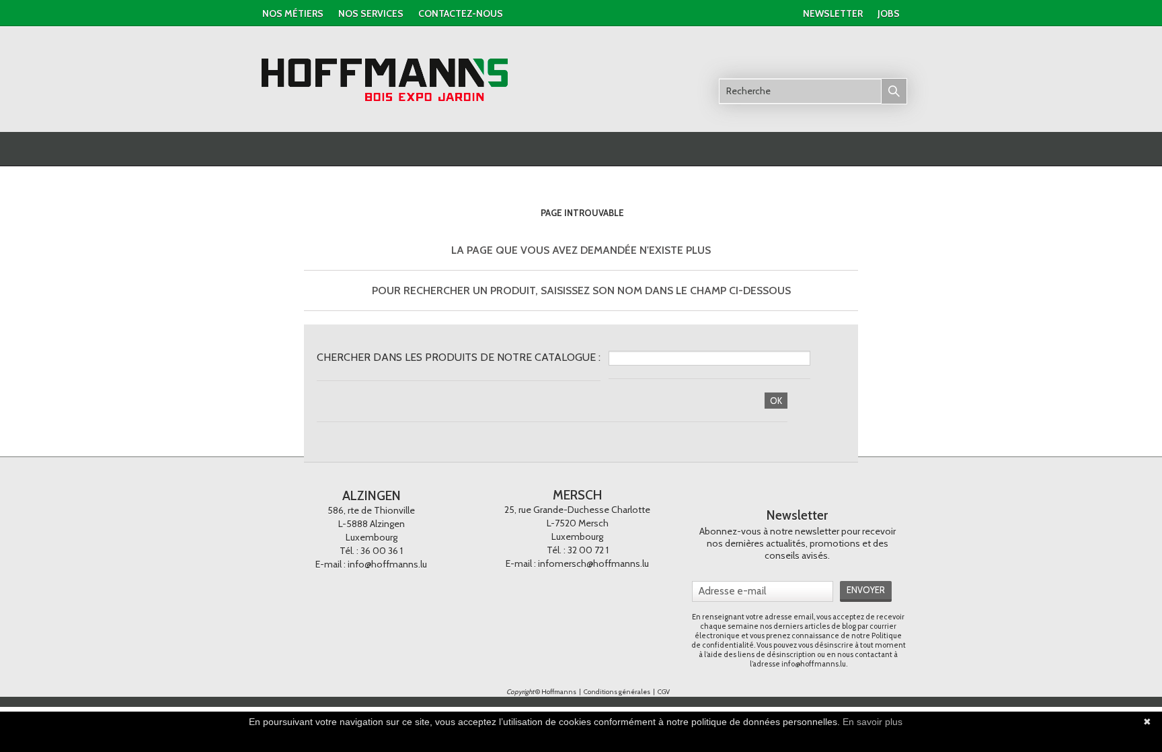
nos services (370, 13)
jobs (889, 13)
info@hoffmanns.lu (387, 564)
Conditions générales (618, 691)
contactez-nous (460, 13)
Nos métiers (292, 13)
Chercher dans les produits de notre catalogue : (459, 357)
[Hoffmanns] (385, 80)
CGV (664, 691)
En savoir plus (872, 721)
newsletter (833, 13)
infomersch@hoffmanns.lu (593, 563)
